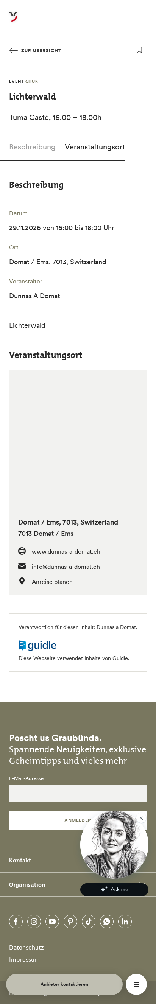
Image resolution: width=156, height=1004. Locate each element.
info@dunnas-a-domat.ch (66, 566)
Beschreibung (32, 147)
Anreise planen (52, 581)
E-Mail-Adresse (26, 778)
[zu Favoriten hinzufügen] (139, 50)
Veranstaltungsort (95, 147)
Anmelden (78, 820)
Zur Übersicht (40, 50)
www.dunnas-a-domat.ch (66, 551)
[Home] (13, 21)
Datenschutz (26, 947)
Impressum (24, 959)
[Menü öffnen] (136, 984)
